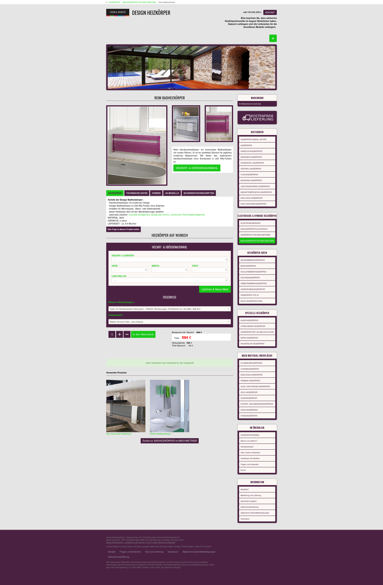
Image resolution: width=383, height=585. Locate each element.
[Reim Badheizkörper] (218, 123)
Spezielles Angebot (248, 501)
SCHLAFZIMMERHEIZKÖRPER (253, 271)
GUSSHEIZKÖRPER (249, 398)
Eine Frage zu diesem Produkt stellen (123, 229)
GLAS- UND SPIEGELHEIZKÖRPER (255, 386)
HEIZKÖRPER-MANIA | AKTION (253, 139)
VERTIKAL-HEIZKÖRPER (251, 168)
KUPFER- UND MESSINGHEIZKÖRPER (257, 404)
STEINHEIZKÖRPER (249, 415)
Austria (109, 546)
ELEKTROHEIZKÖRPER (250, 223)
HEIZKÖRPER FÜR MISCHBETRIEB (255, 234)
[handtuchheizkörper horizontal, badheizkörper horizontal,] (186, 123)
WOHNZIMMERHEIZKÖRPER (253, 260)
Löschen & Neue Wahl (215, 289)
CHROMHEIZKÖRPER (250, 369)
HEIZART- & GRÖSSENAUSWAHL (197, 168)
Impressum (245, 518)
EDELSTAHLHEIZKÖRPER (252, 374)
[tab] (115, 193)
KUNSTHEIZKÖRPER (249, 320)
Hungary (145, 546)
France (130, 546)
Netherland (154, 546)
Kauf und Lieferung (154, 551)
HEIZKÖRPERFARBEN (250, 435)
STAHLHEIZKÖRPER (249, 410)
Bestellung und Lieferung (251, 495)
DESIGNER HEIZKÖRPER (251, 157)
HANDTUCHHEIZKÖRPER (251, 151)
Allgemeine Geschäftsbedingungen (255, 512)
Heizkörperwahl (247, 446)
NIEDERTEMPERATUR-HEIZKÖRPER (256, 192)
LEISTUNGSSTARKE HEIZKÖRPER (255, 186)
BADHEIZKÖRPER (248, 266)
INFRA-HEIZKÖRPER (249, 337)
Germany (137, 546)
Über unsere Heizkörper (250, 452)
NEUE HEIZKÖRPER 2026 (251, 301)
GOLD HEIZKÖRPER (249, 392)
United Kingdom (187, 546)
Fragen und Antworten (250, 464)
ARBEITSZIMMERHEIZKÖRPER (254, 283)
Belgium (116, 546)
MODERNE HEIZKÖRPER (251, 180)
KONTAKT (270, 12)
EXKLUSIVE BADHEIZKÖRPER (253, 203)
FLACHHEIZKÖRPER (249, 174)
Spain (170, 546)
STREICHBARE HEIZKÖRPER (253, 326)
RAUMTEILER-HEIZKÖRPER (252, 343)
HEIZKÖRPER (114, 2)
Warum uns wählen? (249, 440)
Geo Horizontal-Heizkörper (119, 433)
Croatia (123, 546)
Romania (163, 546)
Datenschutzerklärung (250, 507)
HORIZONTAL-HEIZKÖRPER (252, 163)
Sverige (177, 546)
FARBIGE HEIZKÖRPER (250, 380)
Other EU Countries (203, 546)
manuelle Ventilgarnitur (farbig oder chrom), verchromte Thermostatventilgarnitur (167, 214)
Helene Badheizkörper (160, 433)
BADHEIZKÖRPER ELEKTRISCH (254, 229)
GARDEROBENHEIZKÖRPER (253, 289)
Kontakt (111, 551)
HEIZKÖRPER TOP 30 (250, 295)
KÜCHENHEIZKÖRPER (250, 277)
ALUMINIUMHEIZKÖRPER (251, 363)
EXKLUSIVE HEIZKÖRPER (252, 198)
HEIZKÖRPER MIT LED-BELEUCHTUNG (257, 332)
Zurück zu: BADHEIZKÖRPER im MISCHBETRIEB (169, 440)
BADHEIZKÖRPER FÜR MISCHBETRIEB (139, 2)
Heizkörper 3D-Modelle (250, 458)
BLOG (243, 470)
